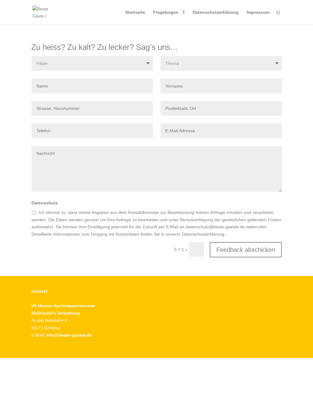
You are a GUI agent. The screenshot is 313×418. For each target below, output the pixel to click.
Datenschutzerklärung (216, 12)
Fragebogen (166, 12)
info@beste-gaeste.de (69, 335)
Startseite (135, 12)
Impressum (258, 12)
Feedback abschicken (245, 249)
